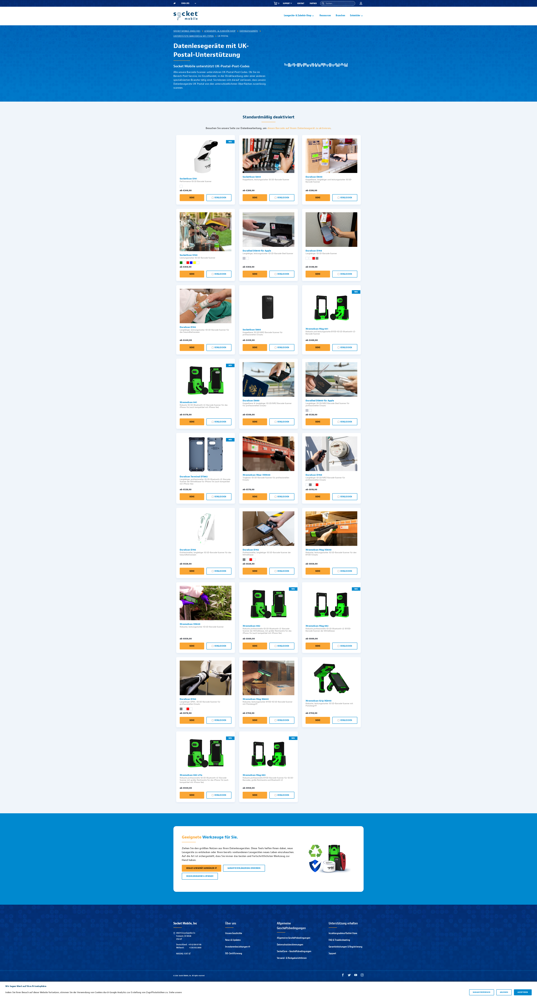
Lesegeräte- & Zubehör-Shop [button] (297, 15)
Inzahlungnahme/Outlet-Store (343, 933)
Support (332, 953)
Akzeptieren (523, 992)
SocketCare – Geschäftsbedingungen (294, 951)
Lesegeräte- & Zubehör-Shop (219, 31)
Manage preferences (481, 992)
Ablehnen (504, 992)
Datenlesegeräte (249, 31)
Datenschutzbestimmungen (290, 944)
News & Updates (233, 940)
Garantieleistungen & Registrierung (345, 946)
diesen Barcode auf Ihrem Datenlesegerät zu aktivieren (299, 128)
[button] (323, 3)
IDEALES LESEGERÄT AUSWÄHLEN (200, 868)
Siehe (191, 197)
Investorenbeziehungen (236, 946)
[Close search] (352, 3)
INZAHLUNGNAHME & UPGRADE (199, 876)
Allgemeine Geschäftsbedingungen (293, 938)
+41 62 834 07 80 (194, 944)
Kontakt (300, 3)
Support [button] (286, 3)
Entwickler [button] (355, 15)
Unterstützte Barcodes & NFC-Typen (193, 36)
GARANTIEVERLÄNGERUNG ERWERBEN (244, 868)
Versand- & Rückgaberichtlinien (292, 958)
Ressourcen (325, 15)
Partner (313, 3)
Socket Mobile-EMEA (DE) (186, 31)
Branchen (340, 15)
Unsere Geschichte (233, 933)
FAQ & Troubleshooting (339, 940)
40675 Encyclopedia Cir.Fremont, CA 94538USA (186, 936)
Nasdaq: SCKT (182, 953)
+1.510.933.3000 (195, 947)
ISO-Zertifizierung (233, 953)
